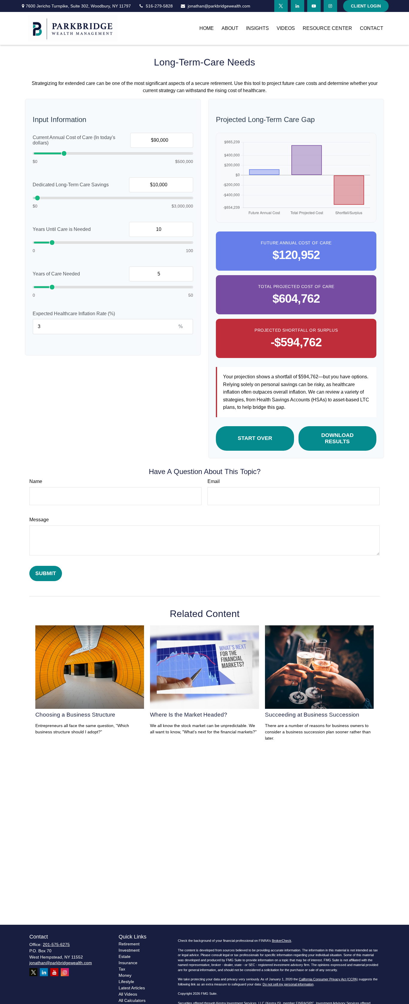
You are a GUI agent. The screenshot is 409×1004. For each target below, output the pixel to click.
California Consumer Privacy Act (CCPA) (328, 979)
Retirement (129, 943)
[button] (206, 28)
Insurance (128, 962)
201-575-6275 (56, 944)
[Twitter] (281, 6)
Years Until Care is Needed (62, 229)
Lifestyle (126, 981)
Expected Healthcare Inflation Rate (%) (74, 313)
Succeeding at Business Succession (312, 715)
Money (125, 975)
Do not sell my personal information (288, 984)
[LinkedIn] (297, 6)
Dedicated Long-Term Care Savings (71, 184)
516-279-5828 (159, 6)
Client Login (366, 6)
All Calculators (132, 1000)
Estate (125, 956)
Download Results (337, 438)
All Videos (128, 994)
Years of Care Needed (56, 273)
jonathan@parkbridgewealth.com (219, 6)
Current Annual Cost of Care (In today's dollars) (74, 140)
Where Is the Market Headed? (188, 715)
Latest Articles (132, 987)
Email (213, 481)
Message (39, 519)
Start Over (255, 438)
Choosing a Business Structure (75, 715)
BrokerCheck (281, 940)
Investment (129, 950)
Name (35, 481)
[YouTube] (314, 6)
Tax (122, 969)
